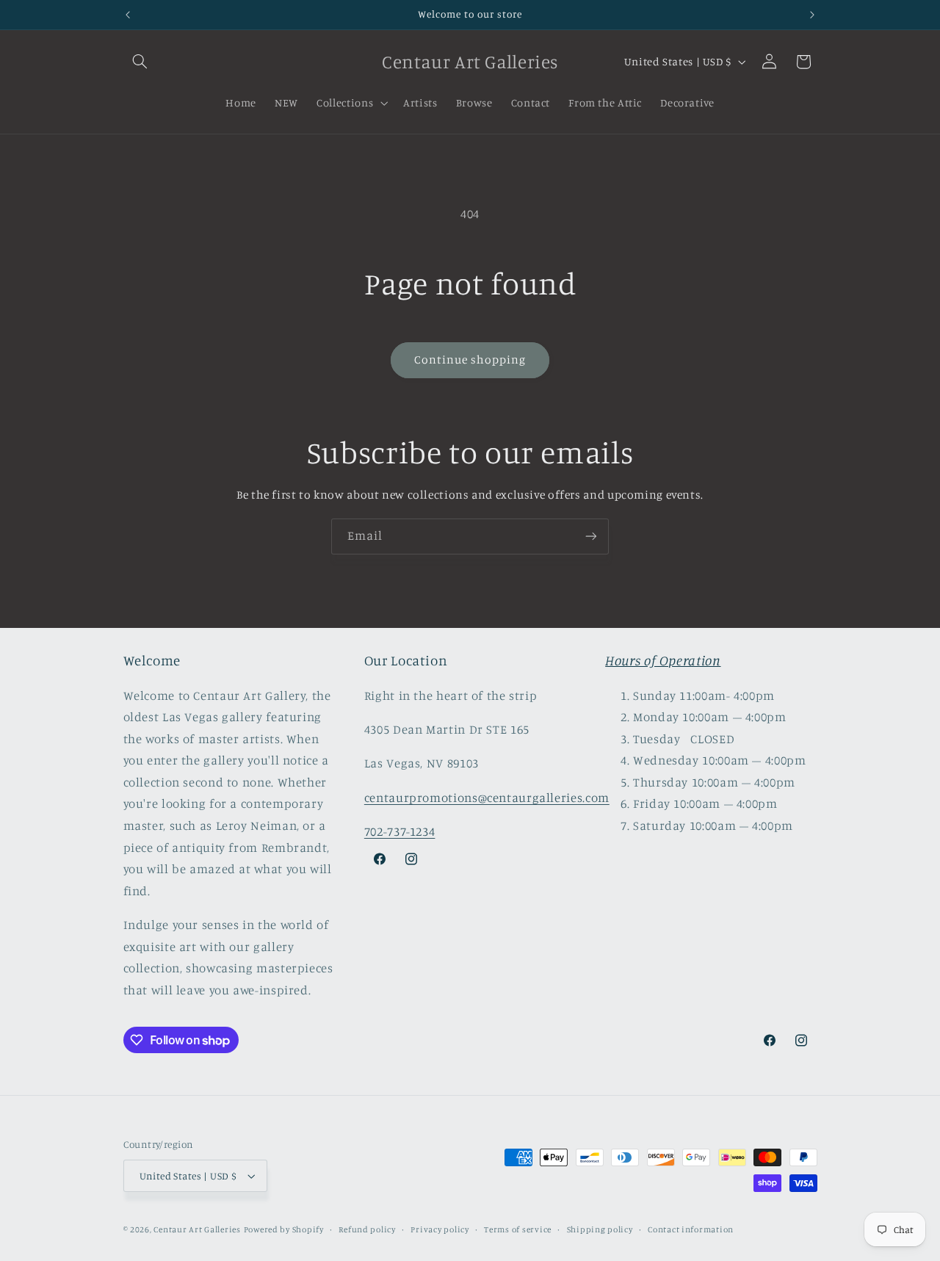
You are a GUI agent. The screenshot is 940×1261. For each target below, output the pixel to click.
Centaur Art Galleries (196, 1229)
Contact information (691, 1229)
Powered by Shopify (284, 1229)
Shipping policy (600, 1229)
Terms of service (518, 1229)
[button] (140, 62)
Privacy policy (440, 1229)
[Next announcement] (812, 14)
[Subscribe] (591, 536)
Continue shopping (470, 359)
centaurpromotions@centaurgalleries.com (487, 797)
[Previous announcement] (128, 14)
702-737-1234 (399, 831)
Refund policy (367, 1229)
